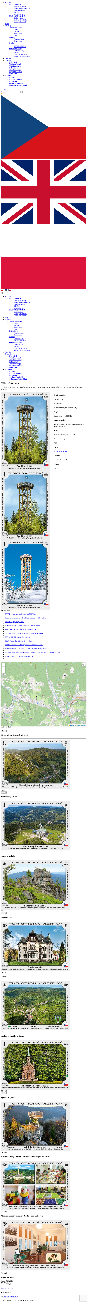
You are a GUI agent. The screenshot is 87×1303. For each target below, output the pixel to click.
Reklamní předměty (20, 54)
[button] (3, 665)
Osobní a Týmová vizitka (22, 8)
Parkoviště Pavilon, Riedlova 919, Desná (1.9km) (21, 629)
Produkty (8, 26)
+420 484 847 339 (7, 1288)
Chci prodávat (18, 18)
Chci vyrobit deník (20, 22)
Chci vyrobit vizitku (20, 20)
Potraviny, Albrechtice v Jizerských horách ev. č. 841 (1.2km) (25, 618)
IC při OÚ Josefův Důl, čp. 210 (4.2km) (18, 641)
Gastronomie (18, 33)
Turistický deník (19, 45)
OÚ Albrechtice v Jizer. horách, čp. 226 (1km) (20, 614)
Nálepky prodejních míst (22, 56)
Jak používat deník (20, 6)
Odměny (16, 12)
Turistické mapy (19, 51)
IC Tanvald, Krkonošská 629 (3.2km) (17, 637)
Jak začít (8, 3)
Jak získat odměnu (20, 10)
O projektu (8, 60)
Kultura (16, 31)
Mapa (7, 24)
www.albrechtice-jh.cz (61, 451)
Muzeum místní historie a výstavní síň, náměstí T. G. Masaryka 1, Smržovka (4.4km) (33, 652)
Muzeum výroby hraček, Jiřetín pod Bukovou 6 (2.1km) (24, 633)
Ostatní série (18, 41)
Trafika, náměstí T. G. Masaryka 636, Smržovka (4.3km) (24, 645)
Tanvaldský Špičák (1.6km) (14, 622)
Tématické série (19, 39)
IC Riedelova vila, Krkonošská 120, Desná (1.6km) (22, 625)
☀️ (2, 94)
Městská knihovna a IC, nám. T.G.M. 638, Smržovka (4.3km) (25, 649)
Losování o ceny (19, 14)
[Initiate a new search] (83, 664)
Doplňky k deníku (20, 47)
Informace (8, 75)
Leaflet (72, 725)
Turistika (16, 29)
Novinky (8, 58)
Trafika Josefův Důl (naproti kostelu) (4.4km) (20, 656)
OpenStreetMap (81, 725)
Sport (15, 35)
